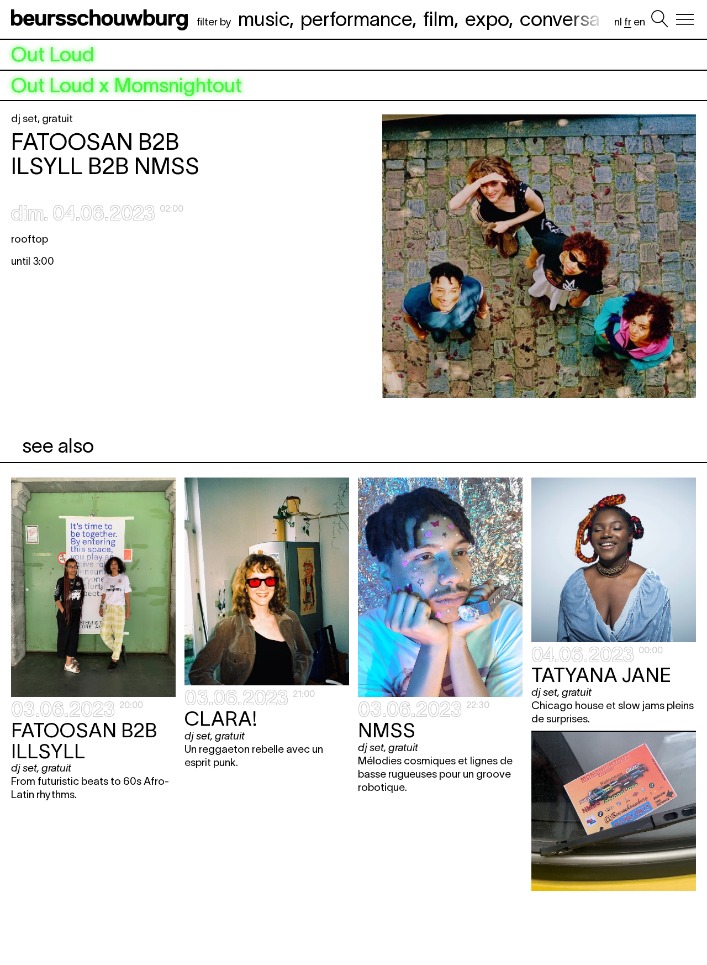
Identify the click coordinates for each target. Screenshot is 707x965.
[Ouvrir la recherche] (659, 19)
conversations (581, 19)
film (438, 19)
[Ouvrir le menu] (685, 19)
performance (356, 19)
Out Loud (52, 54)
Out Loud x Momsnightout (126, 85)
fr (627, 22)
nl (618, 22)
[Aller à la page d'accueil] (101, 19)
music (263, 19)
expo (487, 19)
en (639, 22)
